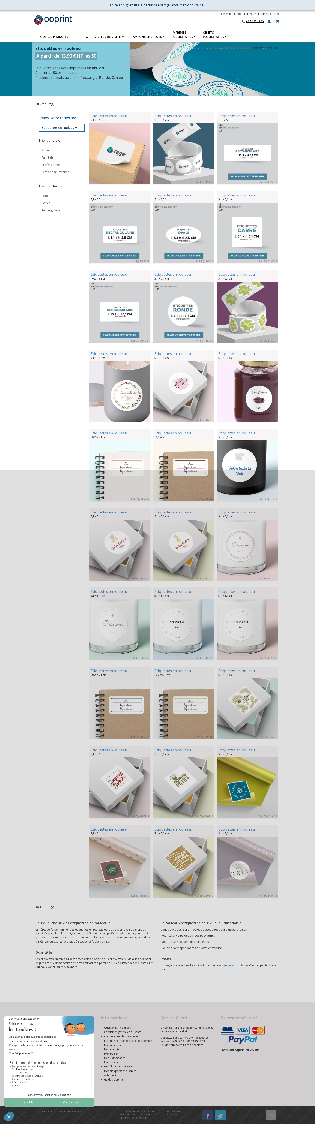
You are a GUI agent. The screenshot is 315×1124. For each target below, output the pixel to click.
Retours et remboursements (121, 1036)
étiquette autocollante (233, 965)
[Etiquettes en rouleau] (120, 154)
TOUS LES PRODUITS (53, 37)
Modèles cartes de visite (119, 1066)
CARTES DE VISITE (108, 37)
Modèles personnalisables (120, 1071)
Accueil (197, 47)
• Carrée (45, 203)
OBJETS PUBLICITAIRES (214, 34)
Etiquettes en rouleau (58, 128)
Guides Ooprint (113, 1079)
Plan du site (111, 1062)
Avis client (110, 1075)
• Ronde (44, 196)
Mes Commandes (114, 1058)
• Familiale (46, 157)
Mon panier (111, 1053)
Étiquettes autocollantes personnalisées (227, 47)
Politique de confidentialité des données (128, 1041)
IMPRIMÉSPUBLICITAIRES (183, 34)
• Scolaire (45, 150)
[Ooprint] (53, 19)
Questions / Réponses (117, 1028)
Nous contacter (113, 1045)
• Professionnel (49, 165)
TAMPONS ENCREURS (147, 37)
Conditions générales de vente (122, 1032)
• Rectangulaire (49, 210)
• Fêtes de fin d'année (54, 172)
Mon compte (112, 1049)
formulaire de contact (189, 1045)
